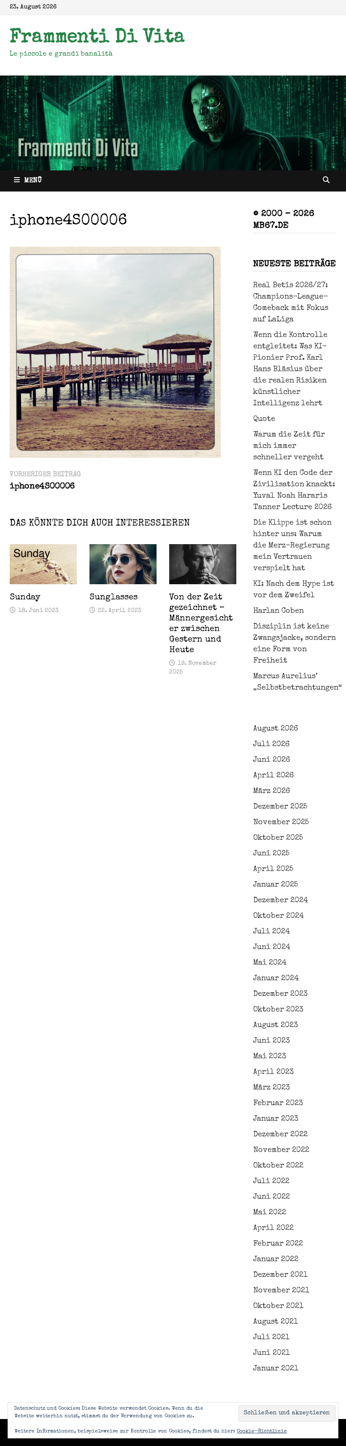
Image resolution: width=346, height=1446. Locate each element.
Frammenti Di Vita (97, 38)
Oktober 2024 (278, 916)
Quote (264, 419)
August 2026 (275, 729)
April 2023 (273, 1072)
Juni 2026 (271, 760)
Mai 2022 (269, 1213)
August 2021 (275, 1322)
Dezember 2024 (280, 900)
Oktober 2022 (278, 1166)
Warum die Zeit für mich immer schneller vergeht (289, 446)
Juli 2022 (271, 1181)
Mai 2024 (270, 963)
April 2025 (273, 869)
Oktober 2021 (278, 1306)
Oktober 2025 (278, 838)
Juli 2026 (271, 744)
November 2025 (281, 822)
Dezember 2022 (280, 1134)
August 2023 (275, 1025)
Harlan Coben (278, 611)
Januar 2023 (275, 1119)
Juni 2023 (271, 1041)
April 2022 (273, 1228)
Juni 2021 (271, 1353)
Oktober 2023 (278, 1010)
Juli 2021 (271, 1337)
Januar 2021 (275, 1369)
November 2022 (281, 1150)
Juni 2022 (271, 1197)
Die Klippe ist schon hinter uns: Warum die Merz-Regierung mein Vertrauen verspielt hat (292, 545)
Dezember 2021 (280, 1275)
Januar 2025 (275, 885)
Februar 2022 (278, 1244)
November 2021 (281, 1291)
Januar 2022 (275, 1259)
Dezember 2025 (280, 807)
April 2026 (273, 776)
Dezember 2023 (280, 994)
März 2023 (271, 1088)
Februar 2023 (278, 1103)
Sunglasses (113, 598)
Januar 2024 (276, 978)
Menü (33, 181)
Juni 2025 (271, 854)
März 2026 (271, 791)
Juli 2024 (271, 932)
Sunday (25, 598)
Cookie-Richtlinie (262, 1431)
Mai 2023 (269, 1056)
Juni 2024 (271, 947)
